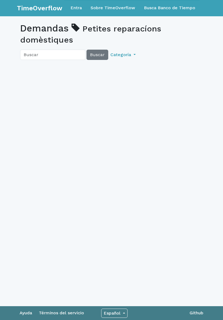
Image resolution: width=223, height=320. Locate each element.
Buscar (97, 54)
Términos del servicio (61, 312)
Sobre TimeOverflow (113, 7)
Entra (76, 7)
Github (196, 312)
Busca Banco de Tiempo (169, 7)
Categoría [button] (121, 54)
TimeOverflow (39, 8)
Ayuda (26, 312)
